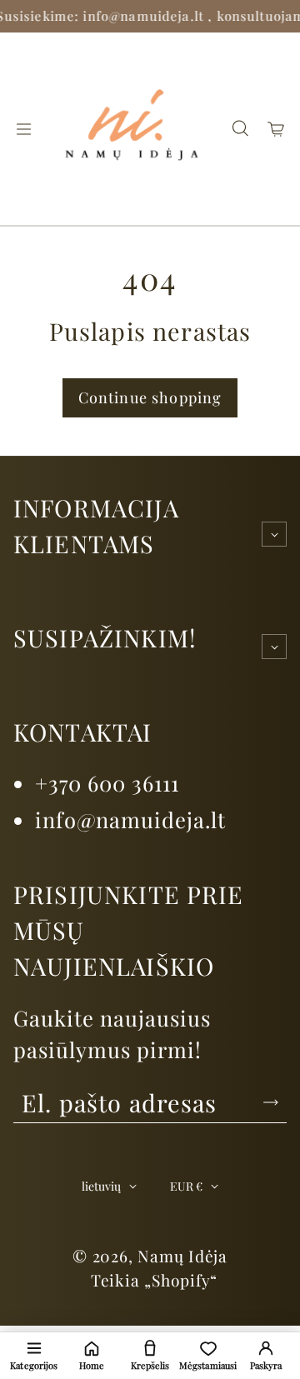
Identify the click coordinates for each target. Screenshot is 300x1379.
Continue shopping (150, 397)
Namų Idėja (183, 1256)
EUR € (186, 1186)
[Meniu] (23, 129)
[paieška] (240, 129)
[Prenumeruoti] (270, 1102)
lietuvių (101, 1186)
